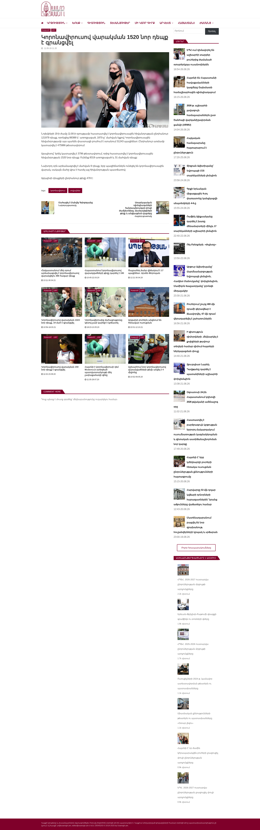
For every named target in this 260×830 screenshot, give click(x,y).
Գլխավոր (46, 30)
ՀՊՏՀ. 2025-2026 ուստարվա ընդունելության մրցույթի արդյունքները (193, 649)
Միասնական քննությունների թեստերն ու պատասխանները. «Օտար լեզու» (195, 718)
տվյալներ (75, 190)
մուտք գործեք (64, 399)
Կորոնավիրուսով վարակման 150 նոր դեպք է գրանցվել (60, 368)
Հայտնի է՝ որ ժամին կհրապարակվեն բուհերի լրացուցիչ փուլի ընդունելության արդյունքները (198, 755)
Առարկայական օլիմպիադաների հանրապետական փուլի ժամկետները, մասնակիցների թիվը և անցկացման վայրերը (135, 208)
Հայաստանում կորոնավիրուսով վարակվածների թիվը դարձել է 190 (104, 271)
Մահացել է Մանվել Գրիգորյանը (75, 202)
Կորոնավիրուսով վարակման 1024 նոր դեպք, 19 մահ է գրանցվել (60, 321)
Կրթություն (56, 23)
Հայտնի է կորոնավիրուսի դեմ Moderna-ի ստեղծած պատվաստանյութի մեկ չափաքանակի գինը (102, 371)
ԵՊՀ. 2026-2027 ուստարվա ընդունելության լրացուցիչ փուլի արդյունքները (196, 792)
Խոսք (76, 23)
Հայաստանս (186, 23)
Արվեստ (165, 23)
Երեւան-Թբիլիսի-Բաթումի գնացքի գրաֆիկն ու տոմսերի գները (197, 616)
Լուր (54, 30)
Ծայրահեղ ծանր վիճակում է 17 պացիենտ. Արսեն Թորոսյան (145, 271)
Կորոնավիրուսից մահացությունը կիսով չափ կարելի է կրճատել (103, 321)
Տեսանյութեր (120, 23)
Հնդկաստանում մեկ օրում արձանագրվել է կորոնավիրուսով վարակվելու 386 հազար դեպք (60, 273)
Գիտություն (96, 23)
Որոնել (212, 31)
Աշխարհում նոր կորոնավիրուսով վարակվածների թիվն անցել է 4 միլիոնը (147, 370)
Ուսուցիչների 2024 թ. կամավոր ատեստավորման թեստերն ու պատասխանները (195, 684)
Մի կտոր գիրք (145, 23)
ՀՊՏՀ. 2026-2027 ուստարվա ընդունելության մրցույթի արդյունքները (193, 584)
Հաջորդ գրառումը (143, 216)
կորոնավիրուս (57, 190)
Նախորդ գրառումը (67, 205)
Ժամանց (205, 23)
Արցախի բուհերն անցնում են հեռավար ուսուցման (144, 321)
